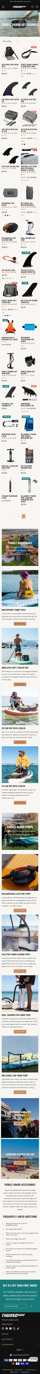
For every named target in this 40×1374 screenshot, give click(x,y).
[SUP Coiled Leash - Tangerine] (7, 278)
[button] (6, 68)
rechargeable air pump (23, 900)
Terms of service (30, 1370)
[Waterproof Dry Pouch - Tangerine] (10, 215)
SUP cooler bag (32, 732)
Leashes (31, 1207)
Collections (22, 20)
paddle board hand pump (10, 1082)
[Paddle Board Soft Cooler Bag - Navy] (7, 315)
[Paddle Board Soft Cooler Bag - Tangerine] (10, 315)
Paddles (11, 1207)
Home (15, 20)
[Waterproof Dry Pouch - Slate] (3, 215)
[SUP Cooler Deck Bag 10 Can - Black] (24, 144)
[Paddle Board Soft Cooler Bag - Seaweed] (5, 315)
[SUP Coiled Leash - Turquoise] (5, 278)
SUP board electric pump (16, 961)
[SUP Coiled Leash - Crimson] (3, 278)
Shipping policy (25, 1372)
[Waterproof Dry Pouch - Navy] (7, 215)
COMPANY (8, 1344)
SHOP (5, 1334)
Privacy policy (19, 1370)
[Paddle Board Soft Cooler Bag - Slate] (3, 315)
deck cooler (28, 793)
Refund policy (14, 1372)
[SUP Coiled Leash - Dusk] (10, 278)
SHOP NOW (20, 624)
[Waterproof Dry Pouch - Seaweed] (5, 215)
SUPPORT (7, 1339)
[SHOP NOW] (20, 1118)
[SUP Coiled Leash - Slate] (12, 278)
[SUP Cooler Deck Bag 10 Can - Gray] (22, 144)
